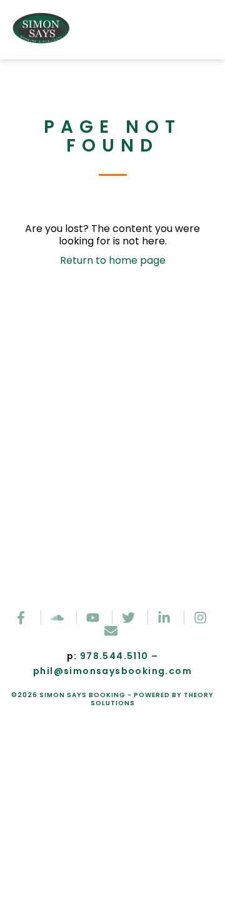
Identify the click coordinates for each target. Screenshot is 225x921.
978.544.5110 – (119, 656)
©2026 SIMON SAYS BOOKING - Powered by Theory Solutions (112, 699)
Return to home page (113, 260)
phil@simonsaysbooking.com (112, 671)
